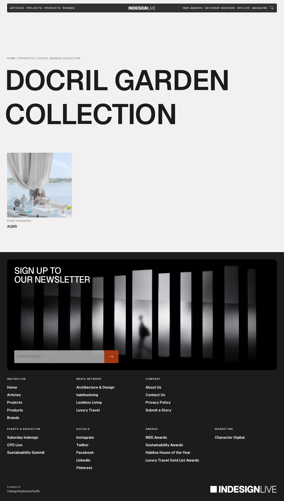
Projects (34, 8)
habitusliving (87, 395)
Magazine (259, 8)
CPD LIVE (243, 8)
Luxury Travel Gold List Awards (172, 460)
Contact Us (155, 395)
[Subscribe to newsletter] (111, 356)
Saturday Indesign (22, 437)
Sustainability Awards (164, 445)
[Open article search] (271, 8)
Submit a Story (158, 410)
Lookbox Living (89, 402)
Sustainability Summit (26, 452)
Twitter (82, 445)
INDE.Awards (156, 437)
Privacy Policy (158, 402)
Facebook (85, 452)
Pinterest (84, 468)
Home (12, 387)
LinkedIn (83, 460)
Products (52, 8)
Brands (69, 8)
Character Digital (230, 437)
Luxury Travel (88, 410)
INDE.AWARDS (193, 8)
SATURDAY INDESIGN (220, 8)
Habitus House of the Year (168, 452)
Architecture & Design (95, 387)
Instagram (85, 437)
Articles (17, 8)
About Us (153, 387)
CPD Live (14, 445)
